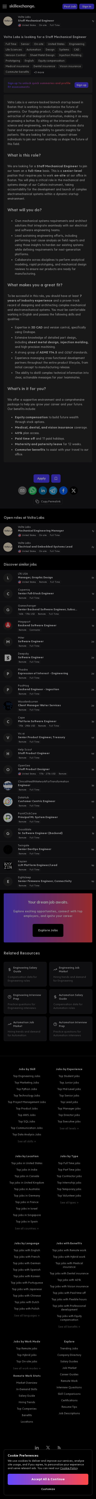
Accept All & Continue (48, 1479)
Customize (48, 1489)
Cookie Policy (68, 1468)
